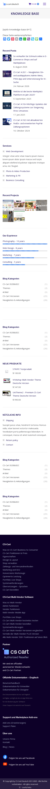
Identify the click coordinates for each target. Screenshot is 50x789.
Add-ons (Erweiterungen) (14, 722)
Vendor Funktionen (11, 609)
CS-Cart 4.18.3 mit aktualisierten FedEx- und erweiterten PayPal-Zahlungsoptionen (28, 123)
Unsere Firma (9, 739)
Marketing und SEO (11, 569)
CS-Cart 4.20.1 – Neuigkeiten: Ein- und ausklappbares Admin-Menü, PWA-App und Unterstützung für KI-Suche (29, 77)
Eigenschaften (9, 556)
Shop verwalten (10, 563)
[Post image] (7, 58)
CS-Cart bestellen (11, 589)
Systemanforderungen (13, 583)
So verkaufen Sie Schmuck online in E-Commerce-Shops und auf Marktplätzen (30, 59)
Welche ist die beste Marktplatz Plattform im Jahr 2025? (28, 93)
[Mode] (8, 216)
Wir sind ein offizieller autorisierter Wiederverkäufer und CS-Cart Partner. (16, 667)
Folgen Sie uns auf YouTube (21, 764)
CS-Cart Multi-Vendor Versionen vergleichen (23, 630)
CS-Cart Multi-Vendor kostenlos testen (20, 620)
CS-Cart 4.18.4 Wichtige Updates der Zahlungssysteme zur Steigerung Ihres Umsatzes (30, 107)
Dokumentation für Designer (16, 689)
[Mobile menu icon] (44, 4)
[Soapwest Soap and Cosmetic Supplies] (41, 205)
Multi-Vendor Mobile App (14, 612)
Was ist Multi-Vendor (12, 602)
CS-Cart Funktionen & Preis (15, 553)
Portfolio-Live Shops (12, 579)
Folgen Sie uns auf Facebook (22, 758)
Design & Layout (10, 559)
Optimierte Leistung (12, 576)
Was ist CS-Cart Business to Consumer (20, 549)
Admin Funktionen (11, 605)
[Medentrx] (8, 205)
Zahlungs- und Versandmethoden (18, 566)
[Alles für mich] (19, 205)
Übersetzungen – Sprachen (15, 586)
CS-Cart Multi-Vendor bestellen (17, 623)
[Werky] (19, 216)
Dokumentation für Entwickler (16, 686)
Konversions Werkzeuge (14, 573)
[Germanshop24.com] (30, 205)
